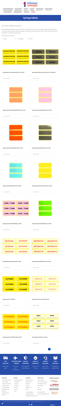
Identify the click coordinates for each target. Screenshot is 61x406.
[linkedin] (29, 404)
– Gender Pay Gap (5, 385)
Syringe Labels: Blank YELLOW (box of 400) (42, 185)
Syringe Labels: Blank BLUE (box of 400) (12, 185)
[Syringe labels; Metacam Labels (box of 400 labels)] (45, 57)
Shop (7, 25)
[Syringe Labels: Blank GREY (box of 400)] (45, 132)
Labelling (11, 25)
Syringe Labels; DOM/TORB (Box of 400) (12, 223)
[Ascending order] (15, 39)
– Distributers (16, 381)
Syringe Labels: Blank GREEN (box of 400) (41, 223)
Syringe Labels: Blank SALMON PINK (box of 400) (14, 110)
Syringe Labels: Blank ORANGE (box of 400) (13, 148)
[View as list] (31, 39)
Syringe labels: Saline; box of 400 (39, 337)
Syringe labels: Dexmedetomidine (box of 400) (13, 72)
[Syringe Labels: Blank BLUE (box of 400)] (16, 170)
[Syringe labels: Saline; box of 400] (45, 321)
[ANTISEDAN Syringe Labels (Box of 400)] (16, 246)
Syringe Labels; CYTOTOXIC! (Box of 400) (12, 337)
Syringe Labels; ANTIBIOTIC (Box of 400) (41, 261)
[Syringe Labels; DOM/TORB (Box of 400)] (16, 208)
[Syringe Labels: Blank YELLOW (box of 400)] (45, 170)
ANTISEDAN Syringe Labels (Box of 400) (12, 261)
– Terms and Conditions (6, 380)
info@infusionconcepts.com (31, 395)
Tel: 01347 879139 (41, 392)
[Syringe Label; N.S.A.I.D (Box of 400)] (45, 284)
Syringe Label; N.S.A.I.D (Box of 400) (40, 299)
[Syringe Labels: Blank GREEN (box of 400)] (45, 208)
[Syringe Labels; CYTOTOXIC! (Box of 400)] (16, 321)
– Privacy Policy (5, 381)
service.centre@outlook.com (43, 393)
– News (15, 391)
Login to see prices (7, 78)
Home (3, 25)
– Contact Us (16, 385)
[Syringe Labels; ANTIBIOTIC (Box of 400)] (45, 246)
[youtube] (31, 404)
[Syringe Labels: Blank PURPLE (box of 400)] (45, 95)
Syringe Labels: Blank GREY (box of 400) (41, 148)
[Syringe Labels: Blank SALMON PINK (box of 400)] (16, 95)
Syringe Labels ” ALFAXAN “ (9, 299)
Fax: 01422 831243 (29, 393)
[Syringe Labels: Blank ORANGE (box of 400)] (16, 132)
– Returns (16, 389)
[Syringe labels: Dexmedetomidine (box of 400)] (16, 57)
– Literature (16, 383)
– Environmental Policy (6, 383)
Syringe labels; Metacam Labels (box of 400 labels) (43, 72)
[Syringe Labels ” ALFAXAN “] (16, 284)
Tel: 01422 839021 (29, 392)
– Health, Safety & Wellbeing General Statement (5, 389)
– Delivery (16, 387)
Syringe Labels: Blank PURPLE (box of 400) (42, 110)
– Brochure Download (18, 380)
